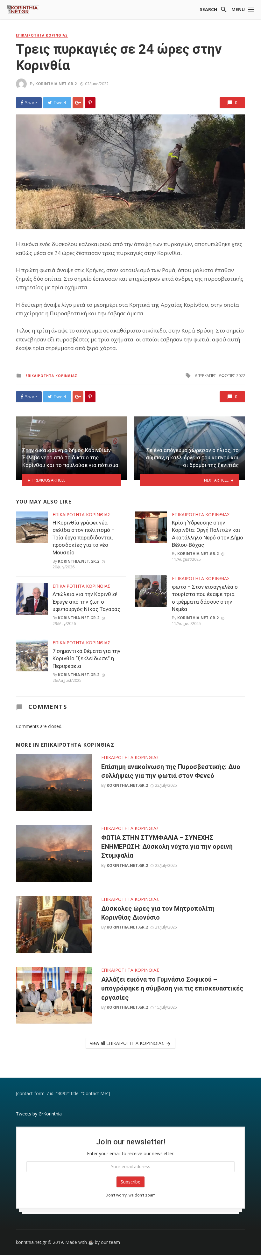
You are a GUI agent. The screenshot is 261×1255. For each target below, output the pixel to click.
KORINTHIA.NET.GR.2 (56, 83)
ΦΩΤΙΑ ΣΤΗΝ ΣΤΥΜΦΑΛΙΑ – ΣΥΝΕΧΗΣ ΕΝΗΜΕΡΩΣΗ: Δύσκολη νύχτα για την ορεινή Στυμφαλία (167, 846)
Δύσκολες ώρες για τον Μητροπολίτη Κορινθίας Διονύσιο (158, 913)
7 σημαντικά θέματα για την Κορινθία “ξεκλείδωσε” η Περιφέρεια (86, 658)
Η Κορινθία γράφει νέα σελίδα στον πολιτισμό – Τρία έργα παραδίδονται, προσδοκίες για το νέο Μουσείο (84, 537)
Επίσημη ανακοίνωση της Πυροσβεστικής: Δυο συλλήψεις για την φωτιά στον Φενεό (170, 771)
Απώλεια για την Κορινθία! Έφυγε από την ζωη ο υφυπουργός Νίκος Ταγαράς (86, 601)
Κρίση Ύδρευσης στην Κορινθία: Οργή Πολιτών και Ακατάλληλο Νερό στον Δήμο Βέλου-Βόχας (207, 533)
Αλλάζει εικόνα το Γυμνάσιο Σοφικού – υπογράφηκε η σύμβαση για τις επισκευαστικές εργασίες (172, 988)
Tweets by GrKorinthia (39, 1114)
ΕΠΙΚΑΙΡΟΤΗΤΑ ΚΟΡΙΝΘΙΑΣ (42, 35)
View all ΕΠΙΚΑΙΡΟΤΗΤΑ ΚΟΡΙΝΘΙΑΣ (127, 1043)
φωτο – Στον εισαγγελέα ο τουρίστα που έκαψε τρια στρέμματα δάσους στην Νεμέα (205, 598)
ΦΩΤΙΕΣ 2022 (233, 375)
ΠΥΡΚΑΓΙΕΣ (206, 375)
